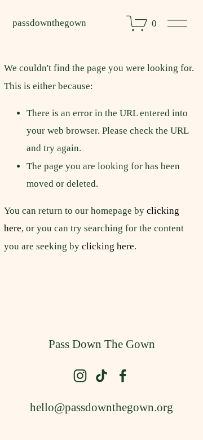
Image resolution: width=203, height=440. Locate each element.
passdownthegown (49, 22)
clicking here (108, 246)
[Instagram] (80, 375)
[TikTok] (101, 375)
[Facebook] (123, 375)
